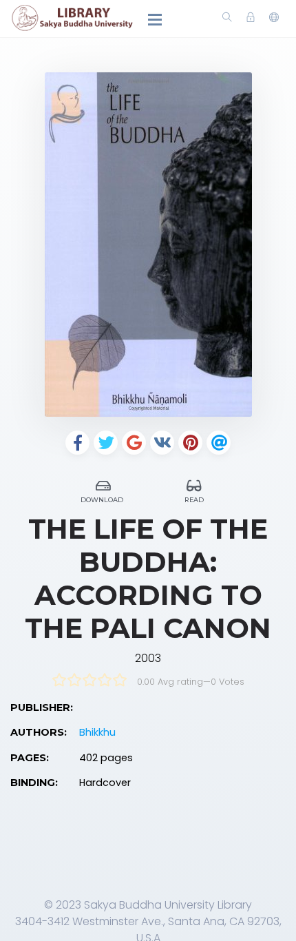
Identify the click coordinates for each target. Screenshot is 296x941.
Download (102, 500)
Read (194, 500)
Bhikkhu (97, 732)
